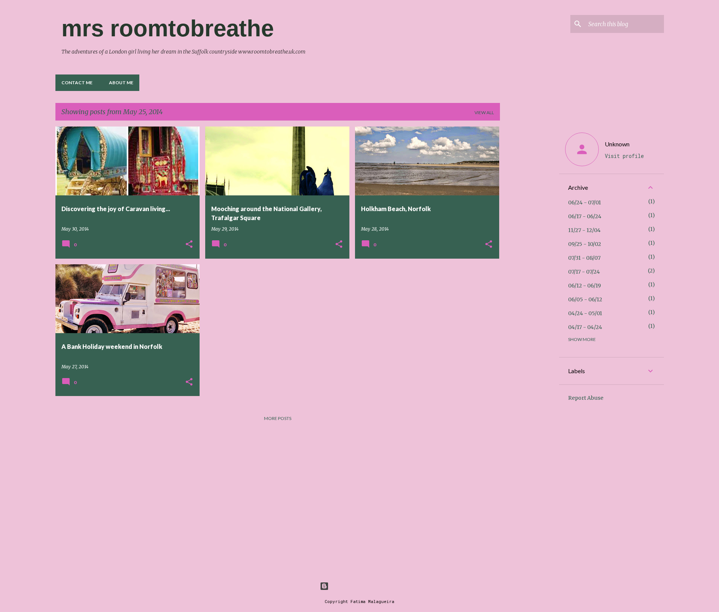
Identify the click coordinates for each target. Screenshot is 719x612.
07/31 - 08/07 (584, 258)
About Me (121, 82)
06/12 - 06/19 (584, 285)
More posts (277, 418)
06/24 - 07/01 (584, 202)
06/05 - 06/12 (585, 299)
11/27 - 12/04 (584, 230)
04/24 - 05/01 (585, 313)
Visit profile (624, 155)
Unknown (617, 143)
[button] (189, 245)
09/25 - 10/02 (584, 244)
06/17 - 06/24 (584, 216)
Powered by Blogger (364, 586)
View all (484, 112)
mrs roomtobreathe (167, 28)
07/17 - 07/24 (584, 271)
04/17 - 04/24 (585, 327)
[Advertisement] (529, 239)
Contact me (76, 82)
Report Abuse (585, 398)
